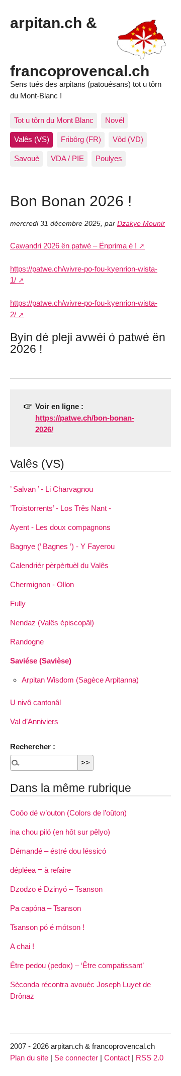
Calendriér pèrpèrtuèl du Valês (59, 565)
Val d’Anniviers (34, 721)
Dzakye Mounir (141, 223)
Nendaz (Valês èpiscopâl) (52, 622)
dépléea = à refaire (40, 870)
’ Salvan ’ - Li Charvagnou (51, 489)
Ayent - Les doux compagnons (60, 527)
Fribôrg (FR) (81, 139)
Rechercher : (32, 746)
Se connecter (76, 1057)
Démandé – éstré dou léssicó (58, 851)
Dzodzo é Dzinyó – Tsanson (56, 889)
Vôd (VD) (128, 139)
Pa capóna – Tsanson (45, 908)
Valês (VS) (31, 139)
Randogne (27, 641)
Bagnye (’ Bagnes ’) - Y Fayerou (62, 546)
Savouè (26, 158)
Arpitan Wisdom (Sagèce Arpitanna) (80, 680)
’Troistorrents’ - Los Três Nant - (60, 508)
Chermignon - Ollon (42, 584)
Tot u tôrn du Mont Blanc (54, 120)
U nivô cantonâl (35, 702)
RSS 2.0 (149, 1057)
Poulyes (109, 158)
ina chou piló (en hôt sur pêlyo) (60, 832)
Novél (114, 120)
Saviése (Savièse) (40, 660)
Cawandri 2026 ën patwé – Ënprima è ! (73, 245)
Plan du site (29, 1057)
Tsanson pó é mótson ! (47, 927)
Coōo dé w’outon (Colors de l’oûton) (68, 813)
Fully (18, 603)
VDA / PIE (67, 158)
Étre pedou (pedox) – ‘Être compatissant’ (77, 965)
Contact (117, 1057)
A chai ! (22, 946)
